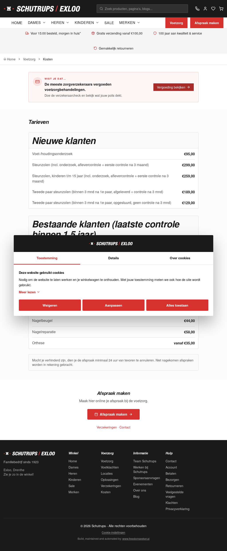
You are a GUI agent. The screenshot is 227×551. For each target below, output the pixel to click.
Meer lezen (27, 292)
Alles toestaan (177, 305)
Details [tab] (113, 257)
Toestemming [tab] (47, 257)
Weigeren (50, 305)
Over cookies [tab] (180, 257)
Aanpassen (113, 305)
